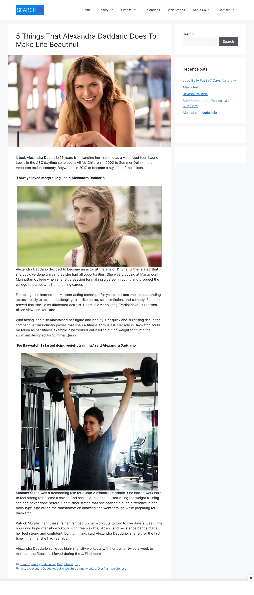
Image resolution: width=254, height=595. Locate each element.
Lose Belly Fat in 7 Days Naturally (209, 80)
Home (86, 10)
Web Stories (176, 10)
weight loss (118, 568)
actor (23, 568)
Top (77, 564)
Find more (93, 554)
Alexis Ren (191, 87)
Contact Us (226, 10)
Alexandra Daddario (42, 568)
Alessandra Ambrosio (200, 113)
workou (91, 568)
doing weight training (71, 568)
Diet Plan (103, 568)
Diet (59, 564)
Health (24, 564)
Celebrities (152, 10)
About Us (199, 10)
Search (188, 34)
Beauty (103, 10)
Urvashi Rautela (195, 94)
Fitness (126, 10)
